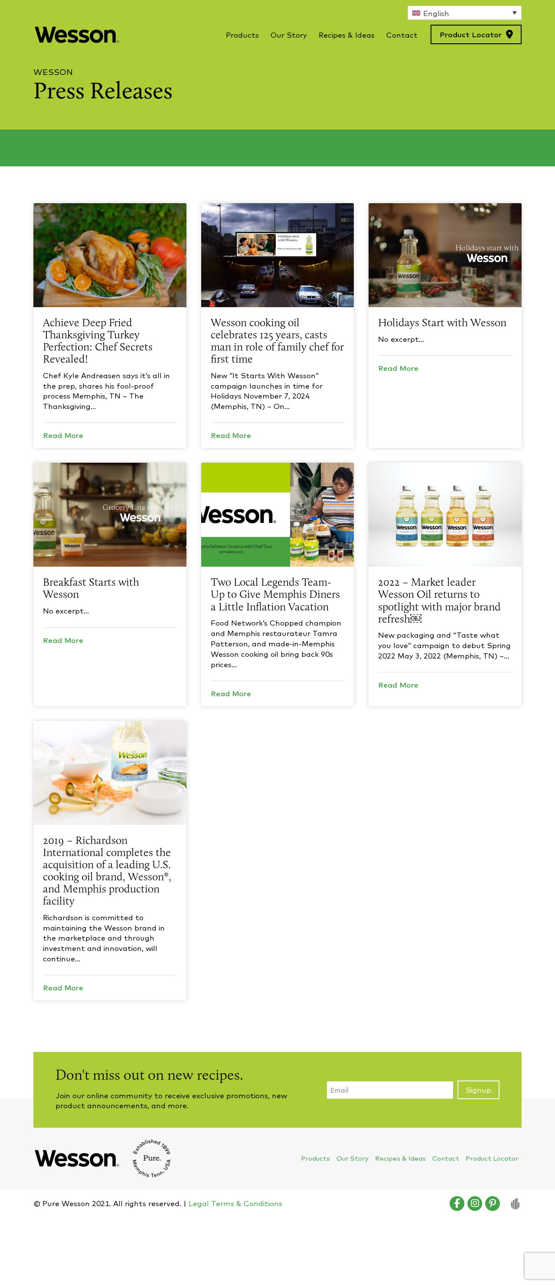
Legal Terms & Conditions (235, 1203)
